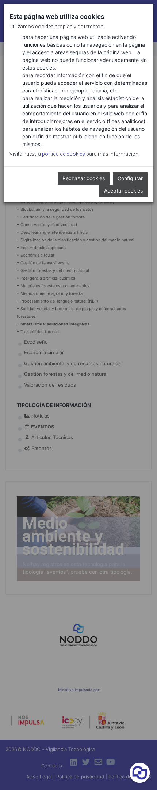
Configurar (130, 178)
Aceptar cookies (123, 190)
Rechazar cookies (83, 178)
